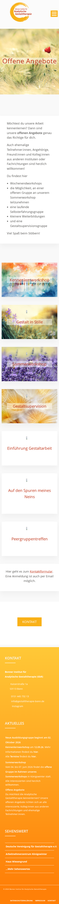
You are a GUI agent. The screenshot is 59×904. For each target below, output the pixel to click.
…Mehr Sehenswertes (18, 868)
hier (36, 751)
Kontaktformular (41, 571)
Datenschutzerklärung (21, 900)
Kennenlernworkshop (29, 279)
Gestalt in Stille (29, 322)
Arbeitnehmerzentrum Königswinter (26, 854)
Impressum (40, 900)
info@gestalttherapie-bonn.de (27, 701)
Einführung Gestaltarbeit (29, 448)
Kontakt (29, 622)
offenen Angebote (15, 802)
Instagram (17, 706)
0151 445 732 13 (20, 696)
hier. (34, 756)
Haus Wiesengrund (16, 861)
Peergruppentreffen (29, 539)
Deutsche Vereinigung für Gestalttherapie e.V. (30, 846)
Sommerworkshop (29, 364)
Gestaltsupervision (29, 406)
